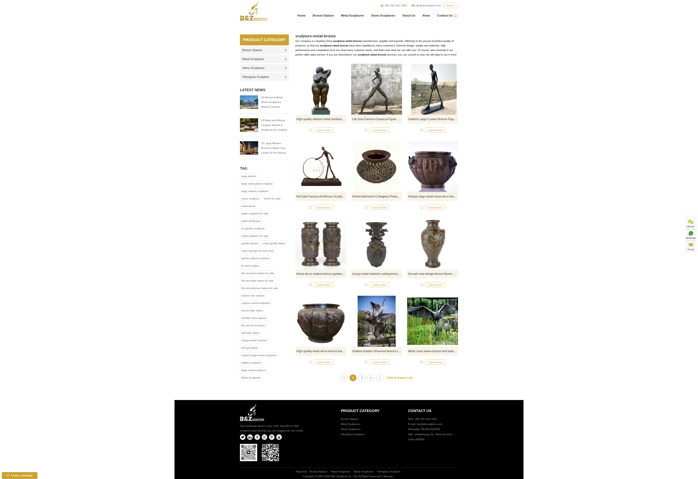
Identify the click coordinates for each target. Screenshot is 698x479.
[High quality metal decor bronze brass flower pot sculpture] (320, 321)
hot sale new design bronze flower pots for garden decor (433, 273)
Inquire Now (324, 130)
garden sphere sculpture (255, 258)
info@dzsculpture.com (428, 5)
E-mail (691, 249)
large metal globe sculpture (257, 183)
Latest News (252, 90)
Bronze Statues (323, 15)
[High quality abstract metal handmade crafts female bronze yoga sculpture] (320, 89)
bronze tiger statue (252, 310)
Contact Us (445, 15)
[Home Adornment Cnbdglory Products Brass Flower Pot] (376, 166)
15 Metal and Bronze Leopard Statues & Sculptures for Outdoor (274, 125)
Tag (243, 168)
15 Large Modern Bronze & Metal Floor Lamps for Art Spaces (273, 148)
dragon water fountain (254, 340)
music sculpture (250, 198)
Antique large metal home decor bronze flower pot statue (433, 196)
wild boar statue (250, 332)
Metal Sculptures (352, 15)
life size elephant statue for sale (259, 288)
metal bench (248, 206)
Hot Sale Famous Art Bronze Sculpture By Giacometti (321, 196)
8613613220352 (430, 429)
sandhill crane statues (253, 317)
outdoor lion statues (252, 295)
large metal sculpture (253, 370)
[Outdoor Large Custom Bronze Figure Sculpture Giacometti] (432, 89)
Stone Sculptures (383, 15)
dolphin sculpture (251, 362)
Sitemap (387, 476)
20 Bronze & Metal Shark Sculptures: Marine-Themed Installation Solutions (273, 102)
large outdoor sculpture (254, 191)
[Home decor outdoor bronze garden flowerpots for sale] (320, 243)
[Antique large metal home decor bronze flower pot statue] (432, 166)
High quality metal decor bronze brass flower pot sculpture (321, 351)
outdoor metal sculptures (255, 303)
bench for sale (272, 198)
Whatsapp (691, 238)
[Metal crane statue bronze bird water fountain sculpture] (432, 321)
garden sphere (249, 243)
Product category (360, 411)
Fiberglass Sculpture (255, 76)
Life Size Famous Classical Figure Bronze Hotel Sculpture (377, 119)
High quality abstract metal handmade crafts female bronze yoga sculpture (321, 119)
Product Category (264, 39)
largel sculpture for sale (254, 213)
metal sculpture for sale (254, 235)
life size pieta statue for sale (257, 280)
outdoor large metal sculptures (258, 355)
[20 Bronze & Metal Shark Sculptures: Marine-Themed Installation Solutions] (249, 102)
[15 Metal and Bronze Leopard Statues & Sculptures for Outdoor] (249, 125)
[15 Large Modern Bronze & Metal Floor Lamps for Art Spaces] (249, 148)
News (426, 15)
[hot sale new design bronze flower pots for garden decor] (432, 243)
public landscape (251, 220)
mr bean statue (250, 265)
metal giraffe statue (274, 243)
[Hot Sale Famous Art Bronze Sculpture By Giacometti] (320, 166)
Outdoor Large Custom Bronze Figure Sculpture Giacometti (433, 119)
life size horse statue (253, 325)
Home (301, 15)
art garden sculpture (253, 228)
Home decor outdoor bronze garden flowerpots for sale (321, 273)
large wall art (248, 176)
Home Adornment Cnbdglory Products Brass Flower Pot (377, 196)
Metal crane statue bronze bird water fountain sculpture (433, 351)
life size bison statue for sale (257, 273)
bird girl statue (249, 347)
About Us (408, 15)
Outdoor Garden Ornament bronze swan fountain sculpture (377, 351)
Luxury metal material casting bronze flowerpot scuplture (377, 273)
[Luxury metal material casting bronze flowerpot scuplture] (376, 243)
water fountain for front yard (257, 250)
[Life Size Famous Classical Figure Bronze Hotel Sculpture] (376, 89)
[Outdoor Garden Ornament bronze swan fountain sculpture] (376, 321)
